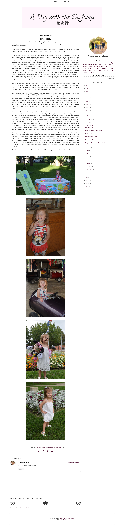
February (89, 166)
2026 (87, 85)
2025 (87, 88)
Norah (37, 447)
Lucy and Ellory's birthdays (106, 63)
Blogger (65, 519)
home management (99, 70)
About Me (66, 1)
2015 (87, 177)
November (90, 119)
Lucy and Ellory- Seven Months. (94, 130)
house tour (110, 70)
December (90, 116)
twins (92, 72)
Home (56, 1)
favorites (105, 68)
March (89, 163)
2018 (87, 110)
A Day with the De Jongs (67, 518)
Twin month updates (104, 66)
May (88, 156)
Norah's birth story (102, 64)
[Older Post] (78, 504)
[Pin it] (52, 451)
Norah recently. (89, 133)
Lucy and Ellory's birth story (90, 63)
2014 (87, 180)
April (88, 160)
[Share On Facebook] (43, 451)
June (88, 153)
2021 (87, 101)
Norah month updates (44, 447)
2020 (87, 104)
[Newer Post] (12, 504)
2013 (87, 183)
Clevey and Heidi (24, 462)
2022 (87, 98)
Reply (20, 469)
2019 (87, 107)
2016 (87, 174)
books (90, 68)
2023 (87, 94)
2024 (87, 91)
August (89, 147)
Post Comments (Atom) (25, 508)
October (89, 122)
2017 (87, 114)
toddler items (86, 72)
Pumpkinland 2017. (90, 139)
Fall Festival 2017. (90, 127)
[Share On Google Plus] (48, 451)
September (90, 125)
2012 (87, 186)
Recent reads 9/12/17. (91, 136)
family (96, 68)
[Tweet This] (39, 451)
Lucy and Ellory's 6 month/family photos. (96, 143)
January (89, 169)
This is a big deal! (93, 66)
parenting (52, 447)
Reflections (58, 447)
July (88, 150)
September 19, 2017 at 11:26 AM (73, 462)
